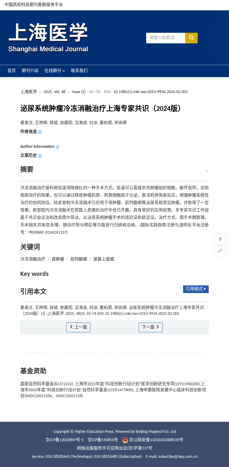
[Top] (220, 240)
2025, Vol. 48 (55, 92)
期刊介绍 (30, 71)
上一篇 (80, 327)
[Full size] (220, 251)
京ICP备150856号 (103, 440)
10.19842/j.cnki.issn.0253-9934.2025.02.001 (150, 92)
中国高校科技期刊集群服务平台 (33, 5)
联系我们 (79, 71)
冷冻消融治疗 (32, 259)
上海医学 (28, 92)
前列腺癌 (78, 259)
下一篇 (148, 327)
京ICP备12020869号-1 (64, 440)
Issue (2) (79, 92)
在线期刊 (53, 71)
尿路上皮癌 (103, 259)
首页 (11, 71)
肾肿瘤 (58, 259)
